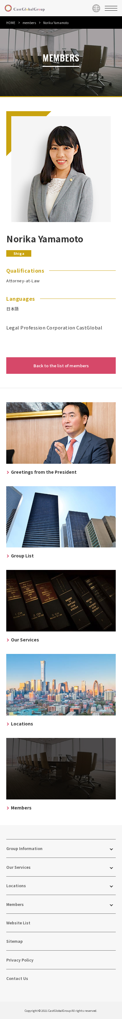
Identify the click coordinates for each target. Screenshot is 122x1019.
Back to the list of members (61, 366)
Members (15, 904)
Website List (18, 922)
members (29, 22)
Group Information (24, 848)
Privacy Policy (19, 959)
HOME (10, 22)
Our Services (18, 867)
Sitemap (14, 941)
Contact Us (17, 978)
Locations (16, 885)
